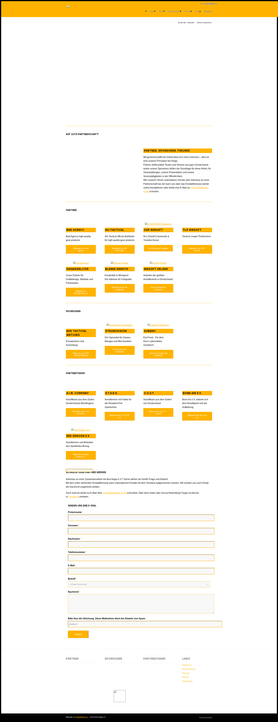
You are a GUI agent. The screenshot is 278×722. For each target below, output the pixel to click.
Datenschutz (187, 681)
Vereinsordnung (188, 669)
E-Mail (72, 565)
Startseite (190, 22)
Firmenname (75, 512)
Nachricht (74, 592)
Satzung (185, 673)
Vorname (73, 525)
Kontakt (185, 677)
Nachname (74, 539)
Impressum (187, 664)
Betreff (72, 579)
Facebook (73, 496)
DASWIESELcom (82, 717)
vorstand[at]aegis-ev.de (114, 493)
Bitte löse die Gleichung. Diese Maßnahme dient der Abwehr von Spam (107, 618)
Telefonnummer (77, 552)
